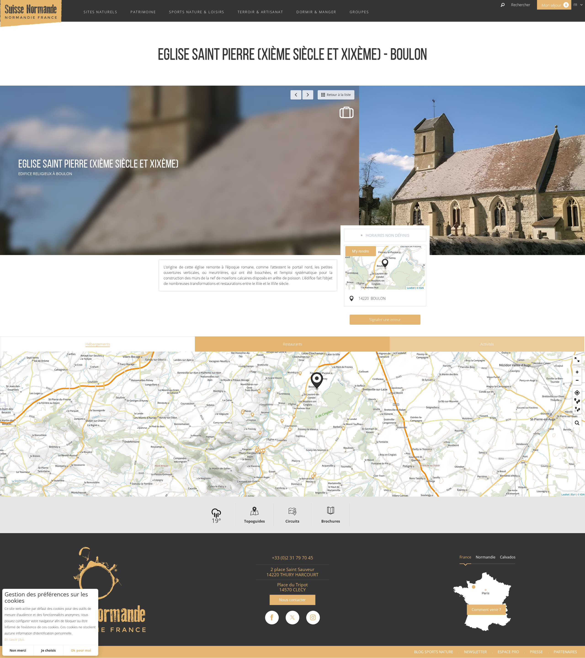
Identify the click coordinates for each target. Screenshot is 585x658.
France (465, 557)
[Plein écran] (577, 359)
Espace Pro (508, 651)
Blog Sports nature (433, 651)
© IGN (420, 288)
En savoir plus (14, 639)
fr (575, 5)
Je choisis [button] (48, 650)
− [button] (577, 380)
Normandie (485, 557)
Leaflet (411, 288)
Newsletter (475, 651)
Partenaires (565, 651)
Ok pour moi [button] (81, 650)
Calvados (508, 557)
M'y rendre (360, 251)
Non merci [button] (18, 650)
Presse (536, 651)
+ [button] (577, 372)
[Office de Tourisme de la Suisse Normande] (31, 13)
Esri (573, 494)
